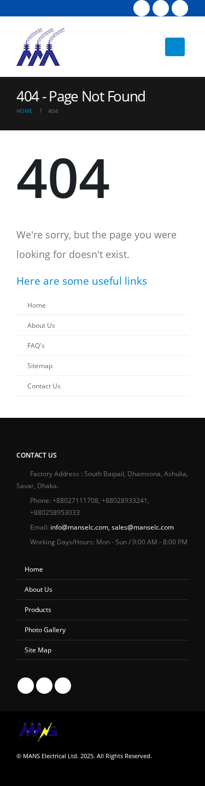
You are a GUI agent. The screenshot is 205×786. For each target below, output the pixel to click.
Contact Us (44, 385)
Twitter (44, 685)
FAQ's (36, 345)
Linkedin (63, 685)
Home (36, 305)
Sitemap (39, 365)
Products (38, 609)
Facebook (25, 685)
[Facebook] (141, 8)
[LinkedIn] (180, 8)
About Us (41, 325)
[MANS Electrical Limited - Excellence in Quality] (40, 47)
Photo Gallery (45, 629)
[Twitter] (161, 8)
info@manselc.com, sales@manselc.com (112, 527)
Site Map (38, 649)
